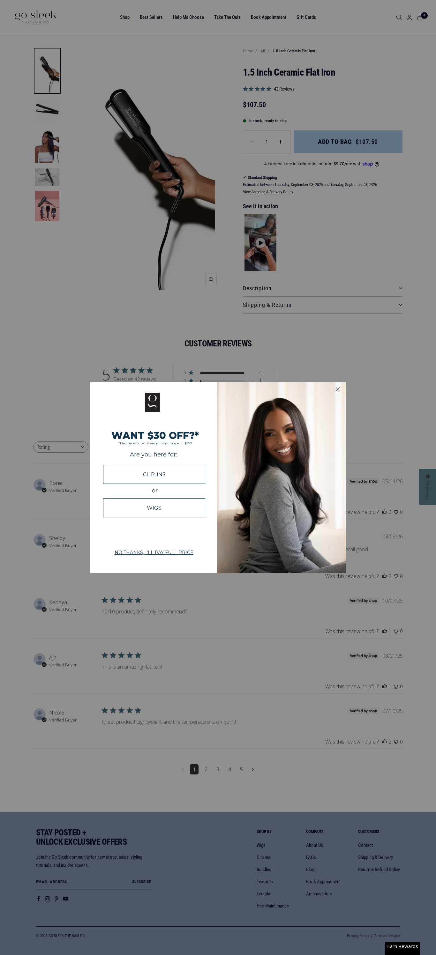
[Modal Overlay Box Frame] (218, 477)
